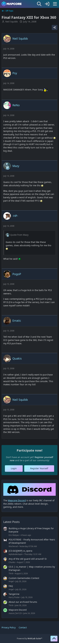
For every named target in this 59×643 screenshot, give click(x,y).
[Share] (54, 27)
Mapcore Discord (18, 609)
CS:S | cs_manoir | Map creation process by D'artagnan (32, 568)
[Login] (47, 4)
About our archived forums (23, 601)
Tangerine (14, 593)
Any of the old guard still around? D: (28, 558)
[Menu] (55, 4)
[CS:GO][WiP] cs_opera (20, 550)
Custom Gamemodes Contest (24, 578)
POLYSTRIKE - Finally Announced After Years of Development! (32, 541)
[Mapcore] (11, 4)
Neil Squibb (11, 21)
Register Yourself (39, 468)
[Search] (39, 4)
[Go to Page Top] (54, 638)
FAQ (11, 585)
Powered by (29, 638)
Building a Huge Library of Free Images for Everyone (31, 530)
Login (14, 468)
